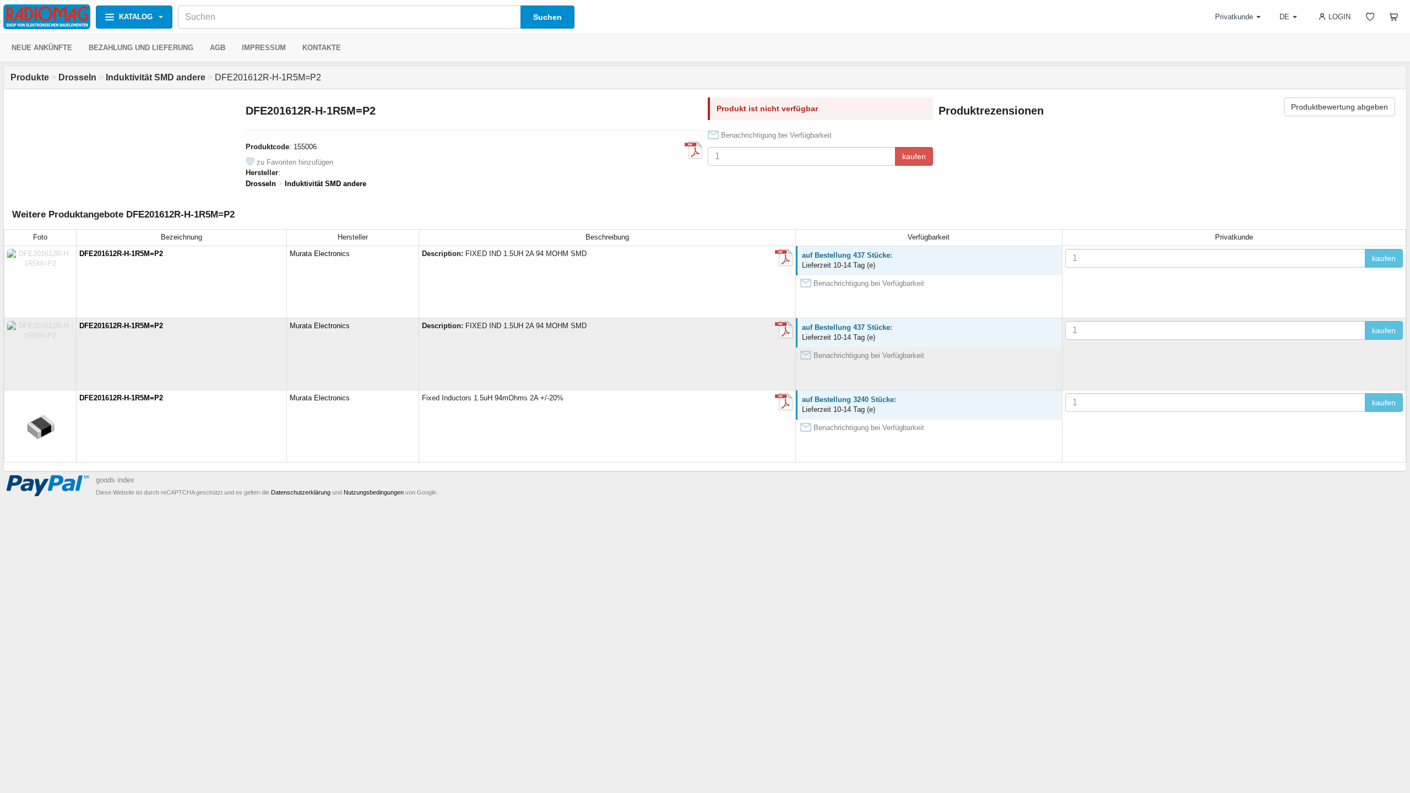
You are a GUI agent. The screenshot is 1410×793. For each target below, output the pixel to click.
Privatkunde (1234, 17)
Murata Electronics (320, 253)
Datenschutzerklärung (300, 492)
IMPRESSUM (264, 48)
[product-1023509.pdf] (784, 402)
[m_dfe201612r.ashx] (693, 150)
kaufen (914, 156)
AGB (217, 48)
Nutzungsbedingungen (374, 492)
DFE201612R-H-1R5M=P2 (121, 253)
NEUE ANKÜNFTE (42, 48)
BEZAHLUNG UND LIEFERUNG (141, 48)
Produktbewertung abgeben (1339, 106)
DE (1284, 17)
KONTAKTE (321, 48)
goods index (115, 480)
